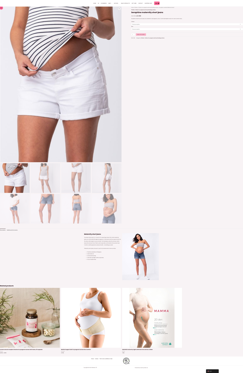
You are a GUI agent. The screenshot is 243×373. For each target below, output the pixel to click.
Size (132, 26)
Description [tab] (3, 230)
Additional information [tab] (12, 230)
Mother (116, 3)
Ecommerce (104, 3)
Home (94, 3)
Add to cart (141, 34)
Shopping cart (148, 3)
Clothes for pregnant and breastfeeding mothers (148, 7)
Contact (140, 3)
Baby (109, 3)
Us (98, 3)
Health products (125, 3)
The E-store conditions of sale (105, 358)
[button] (119, 9)
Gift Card (134, 3)
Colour (132, 21)
